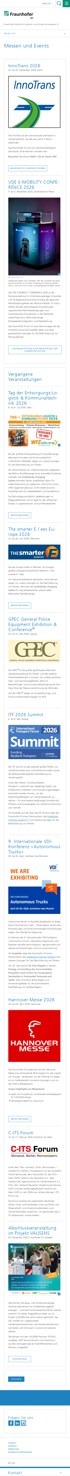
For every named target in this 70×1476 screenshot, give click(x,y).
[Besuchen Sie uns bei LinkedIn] (17, 1423)
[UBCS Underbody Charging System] (34, 236)
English (46, 3)
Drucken (16, 1379)
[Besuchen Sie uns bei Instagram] (23, 1423)
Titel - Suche (59, 3)
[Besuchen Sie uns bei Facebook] (11, 1423)
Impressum (13, 1449)
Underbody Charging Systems (41, 957)
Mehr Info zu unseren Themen (27, 168)
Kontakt (12, 1446)
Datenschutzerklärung (20, 1452)
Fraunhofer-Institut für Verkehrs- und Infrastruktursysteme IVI (31, 24)
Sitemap (12, 1443)
